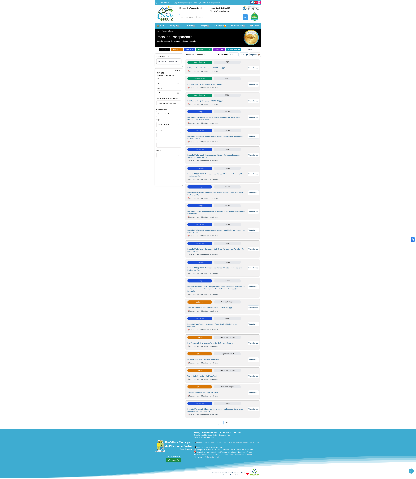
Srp (157, 140)
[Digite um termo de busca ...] (245, 17)
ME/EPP (158, 150)
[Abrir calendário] (178, 83)
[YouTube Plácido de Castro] (255, 2)
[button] (174, 25)
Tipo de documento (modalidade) (167, 98)
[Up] (411, 471)
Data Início (160, 79)
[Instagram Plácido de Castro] (259, 2)
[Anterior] (214, 423)
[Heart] (247, 473)
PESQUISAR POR (162, 56)
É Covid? (159, 130)
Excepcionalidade (161, 109)
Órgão (158, 119)
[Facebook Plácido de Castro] (251, 2)
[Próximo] (232, 423)
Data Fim (159, 88)
